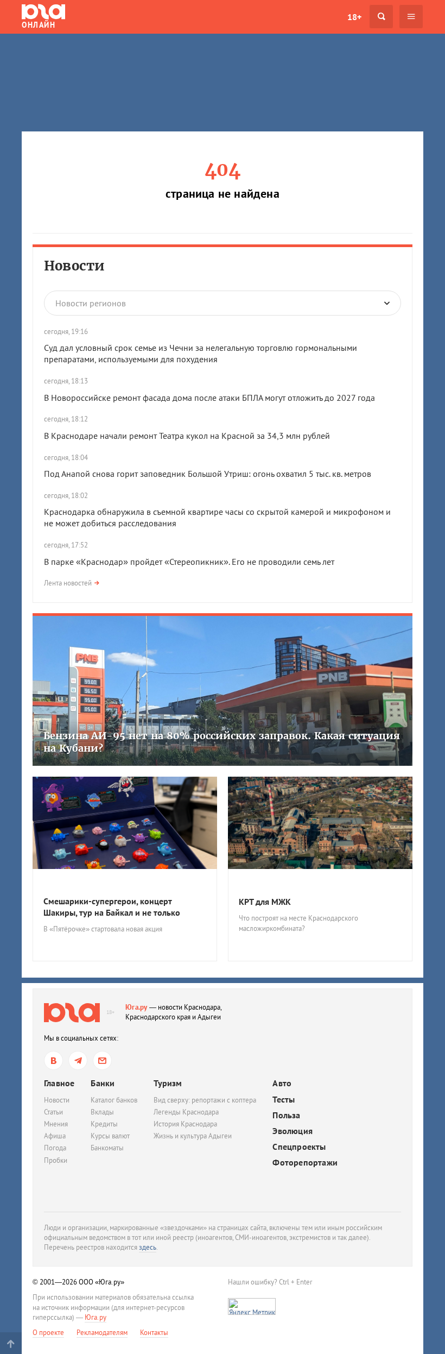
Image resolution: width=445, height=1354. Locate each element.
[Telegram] (77, 1060)
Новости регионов (90, 303)
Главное (59, 1083)
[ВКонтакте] (53, 1060)
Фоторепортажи (305, 1162)
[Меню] (411, 16)
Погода (55, 1148)
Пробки (55, 1160)
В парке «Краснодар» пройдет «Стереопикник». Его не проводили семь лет (189, 561)
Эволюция (292, 1131)
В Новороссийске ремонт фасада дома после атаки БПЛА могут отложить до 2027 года (209, 397)
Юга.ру (136, 1007)
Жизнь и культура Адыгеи (193, 1136)
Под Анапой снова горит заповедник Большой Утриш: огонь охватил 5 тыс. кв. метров (208, 473)
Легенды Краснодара (186, 1112)
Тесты (283, 1099)
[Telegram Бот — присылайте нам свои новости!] (102, 1060)
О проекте (48, 1332)
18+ (354, 16)
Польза (286, 1115)
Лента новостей (68, 583)
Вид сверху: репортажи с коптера (205, 1100)
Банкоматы (107, 1148)
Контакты (154, 1332)
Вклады (102, 1112)
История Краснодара (185, 1124)
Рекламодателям (102, 1332)
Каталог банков (114, 1100)
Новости (74, 265)
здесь (147, 1247)
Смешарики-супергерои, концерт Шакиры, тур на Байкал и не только (111, 907)
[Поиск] (381, 16)
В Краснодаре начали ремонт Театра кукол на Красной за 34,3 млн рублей (187, 435)
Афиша (55, 1136)
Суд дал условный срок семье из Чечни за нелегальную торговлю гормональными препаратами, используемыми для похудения (200, 353)
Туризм (168, 1083)
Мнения (56, 1124)
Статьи (53, 1112)
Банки (103, 1083)
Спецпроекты (299, 1147)
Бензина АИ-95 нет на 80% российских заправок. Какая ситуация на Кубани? (221, 741)
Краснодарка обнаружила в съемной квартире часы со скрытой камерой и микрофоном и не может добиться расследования (217, 517)
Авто (281, 1083)
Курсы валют (110, 1136)
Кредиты (104, 1124)
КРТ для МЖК (265, 901)
